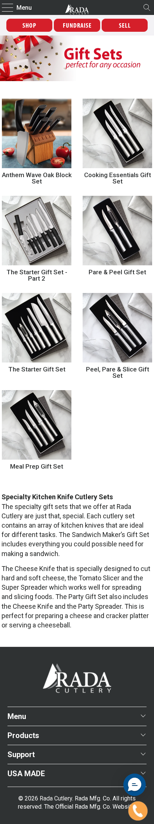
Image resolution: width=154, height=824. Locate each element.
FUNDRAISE (77, 25)
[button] (134, 785)
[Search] (147, 7)
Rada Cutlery (56, 798)
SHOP (29, 25)
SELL (125, 25)
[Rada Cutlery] (77, 7)
